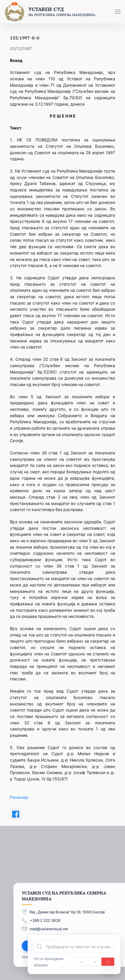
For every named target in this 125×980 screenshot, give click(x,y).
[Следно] (95, 961)
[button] (118, 11)
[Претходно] (82, 961)
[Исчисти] (108, 961)
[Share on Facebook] (16, 814)
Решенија (19, 797)
